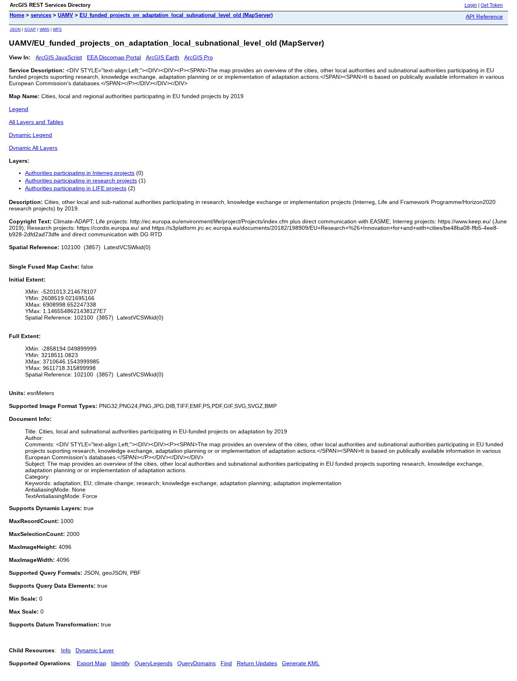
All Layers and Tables (36, 122)
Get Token (492, 5)
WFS (57, 29)
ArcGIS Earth (162, 57)
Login (470, 5)
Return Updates (257, 663)
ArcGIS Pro (198, 57)
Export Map (91, 663)
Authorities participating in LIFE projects (75, 188)
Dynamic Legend (30, 135)
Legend (18, 109)
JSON (15, 29)
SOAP (30, 29)
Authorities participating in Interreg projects (80, 173)
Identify (120, 663)
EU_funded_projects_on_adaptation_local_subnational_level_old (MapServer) (176, 15)
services (41, 15)
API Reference (484, 16)
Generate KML (300, 663)
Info (66, 650)
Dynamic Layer (95, 650)
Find (226, 663)
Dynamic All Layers (33, 148)
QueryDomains (196, 663)
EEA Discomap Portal (114, 57)
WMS (44, 29)
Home (17, 15)
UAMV (65, 15)
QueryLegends (153, 663)
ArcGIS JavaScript (59, 57)
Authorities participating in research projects (81, 180)
